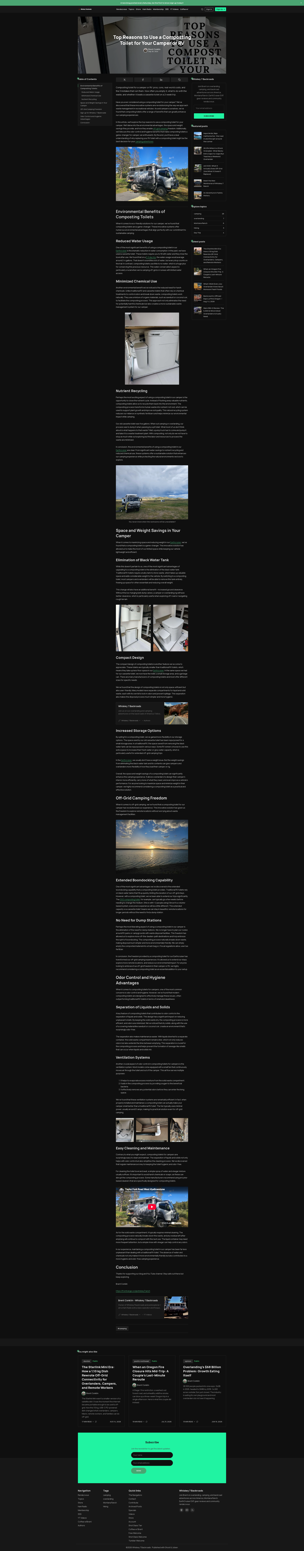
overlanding (108, 1499)
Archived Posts (135, 1506)
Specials (132, 1510)
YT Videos (174, 9)
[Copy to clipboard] (179, 79)
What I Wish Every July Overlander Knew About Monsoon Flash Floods (213, 286)
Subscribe (209, 116)
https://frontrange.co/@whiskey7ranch (133, 1291)
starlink (87, 1361)
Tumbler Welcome (136, 1540)
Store (138, 9)
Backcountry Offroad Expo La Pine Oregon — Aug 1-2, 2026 (212, 299)
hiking (105, 1506)
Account (132, 1521)
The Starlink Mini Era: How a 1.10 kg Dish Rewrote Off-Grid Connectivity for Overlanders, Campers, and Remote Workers (99, 1377)
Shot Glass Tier (135, 1525)
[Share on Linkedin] (161, 79)
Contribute (133, 1502)
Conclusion (85, 122)
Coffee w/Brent (186, 9)
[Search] (202, 9)
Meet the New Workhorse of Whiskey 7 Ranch (213, 183)
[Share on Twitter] (124, 79)
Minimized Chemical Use (91, 96)
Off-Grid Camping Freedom (91, 109)
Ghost (167, 1547)
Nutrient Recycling (89, 99)
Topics (131, 9)
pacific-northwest (141, 1361)
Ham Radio (146, 9)
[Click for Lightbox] (152, 174)
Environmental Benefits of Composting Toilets (91, 87)
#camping (122, 1328)
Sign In (209, 9)
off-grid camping (160, 128)
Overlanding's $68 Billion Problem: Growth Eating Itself (202, 1371)
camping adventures (144, 141)
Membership (158, 9)
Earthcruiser (121, 250)
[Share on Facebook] (143, 79)
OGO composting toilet (130, 899)
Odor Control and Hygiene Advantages (90, 117)
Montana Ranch (110, 1502)
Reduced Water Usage (91, 92)
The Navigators (135, 1495)
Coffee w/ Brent (136, 1529)
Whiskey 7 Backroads (141, 1547)
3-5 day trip (151, 257)
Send (138, 1471)
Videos (132, 1514)
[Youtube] (187, 1510)
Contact (132, 1499)
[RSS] (192, 1510)
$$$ (167, 9)
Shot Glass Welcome (138, 1537)
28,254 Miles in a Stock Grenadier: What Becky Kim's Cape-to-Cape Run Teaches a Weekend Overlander (213, 153)
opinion (188, 1361)
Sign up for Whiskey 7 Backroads (93, 113)
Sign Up (219, 9)
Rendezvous (121, 9)
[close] (301, 3)
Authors (81, 1525)
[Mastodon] (181, 1510)
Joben (175, 1547)
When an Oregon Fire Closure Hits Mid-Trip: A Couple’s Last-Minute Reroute (151, 1373)
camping (107, 1495)
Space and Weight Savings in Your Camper (93, 104)
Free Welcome (135, 1533)
